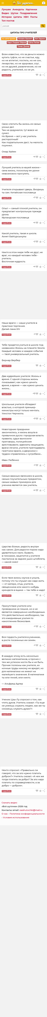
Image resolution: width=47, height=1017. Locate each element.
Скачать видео (9, 802)
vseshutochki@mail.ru (30, 810)
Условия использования (16, 817)
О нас (5, 814)
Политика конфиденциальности (27, 814)
